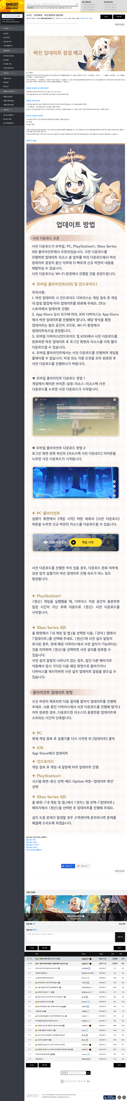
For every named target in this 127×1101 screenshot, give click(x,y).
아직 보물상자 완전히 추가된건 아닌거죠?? (47, 1021)
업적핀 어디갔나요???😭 (45, 992)
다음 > (88, 1081)
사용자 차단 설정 (119, 24)
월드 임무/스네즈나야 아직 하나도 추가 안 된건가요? (49, 997)
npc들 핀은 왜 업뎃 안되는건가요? (44, 978)
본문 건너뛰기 (85, 18)
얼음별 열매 (61, 8)
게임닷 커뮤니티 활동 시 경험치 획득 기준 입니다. (53, 963)
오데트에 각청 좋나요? (41, 973)
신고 (91, 18)
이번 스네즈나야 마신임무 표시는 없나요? (46, 968)
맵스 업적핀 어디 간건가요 (45, 1002)
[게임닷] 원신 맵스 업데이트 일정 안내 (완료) (50, 1025)
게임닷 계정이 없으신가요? (9, 19)
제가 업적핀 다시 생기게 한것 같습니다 (48, 982)
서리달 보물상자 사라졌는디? (45, 1030)
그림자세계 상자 (39, 1011)
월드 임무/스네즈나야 (39, 8)
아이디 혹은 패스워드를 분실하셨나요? (11, 21)
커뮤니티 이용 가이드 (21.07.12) (49, 959)
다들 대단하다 (39, 1059)
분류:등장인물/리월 (52, 8)
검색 (88, 1073)
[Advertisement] (75, 31)
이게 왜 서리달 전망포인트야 (43, 1054)
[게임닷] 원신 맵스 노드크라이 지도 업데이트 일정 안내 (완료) (54, 1049)
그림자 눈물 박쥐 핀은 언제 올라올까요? (48, 987)
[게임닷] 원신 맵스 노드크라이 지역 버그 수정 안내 (51, 1045)
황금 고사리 (69, 8)
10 (84, 1081)
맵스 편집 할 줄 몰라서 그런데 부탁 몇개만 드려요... (51, 1016)
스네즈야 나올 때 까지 (43, 1040)
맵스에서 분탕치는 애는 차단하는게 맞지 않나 (50, 1006)
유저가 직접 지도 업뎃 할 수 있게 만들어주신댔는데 (51, 1035)
